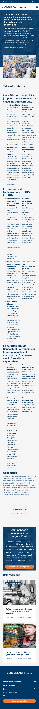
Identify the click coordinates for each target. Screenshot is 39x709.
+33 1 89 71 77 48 (7, 1)
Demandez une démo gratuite (19, 567)
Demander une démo (19, 701)
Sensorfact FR (14, 7)
